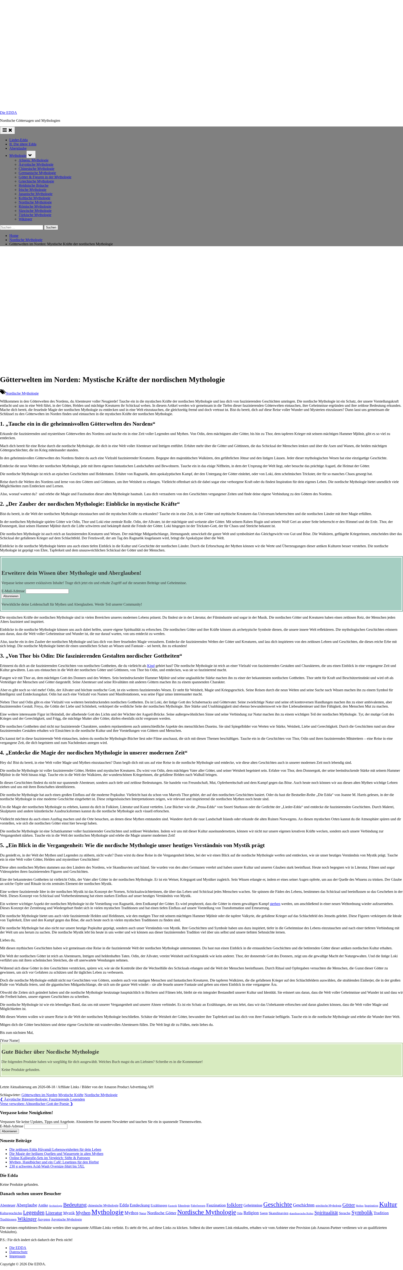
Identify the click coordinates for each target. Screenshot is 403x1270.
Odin (240, 1213)
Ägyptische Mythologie (36, 164)
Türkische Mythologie (35, 215)
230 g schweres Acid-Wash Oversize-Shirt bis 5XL (47, 1166)
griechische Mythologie (328, 1205)
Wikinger (25, 219)
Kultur (388, 1204)
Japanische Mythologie (35, 194)
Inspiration (371, 1205)
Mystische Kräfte (70, 1095)
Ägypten (44, 1219)
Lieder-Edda (18, 140)
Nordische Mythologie (35, 202)
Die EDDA (8, 113)
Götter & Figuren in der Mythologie (45, 177)
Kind (151, 666)
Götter (348, 1205)
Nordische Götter (161, 1212)
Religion (251, 1212)
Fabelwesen (198, 1205)
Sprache (345, 1213)
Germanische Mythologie (37, 173)
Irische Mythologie (32, 190)
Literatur (53, 1212)
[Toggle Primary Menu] (7, 130)
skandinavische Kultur (301, 1213)
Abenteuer (7, 1205)
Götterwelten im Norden (39, 1095)
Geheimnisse (252, 1205)
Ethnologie (184, 1205)
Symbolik (362, 1212)
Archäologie (55, 1205)
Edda (124, 1205)
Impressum (17, 1256)
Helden (360, 1205)
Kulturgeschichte (11, 1213)
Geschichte (277, 1204)
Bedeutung (75, 1205)
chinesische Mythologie (103, 1205)
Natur (142, 1213)
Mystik (69, 1213)
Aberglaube (18, 148)
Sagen (264, 1213)
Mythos (131, 1212)
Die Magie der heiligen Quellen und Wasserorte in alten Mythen (56, 1154)
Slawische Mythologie (35, 211)
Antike (43, 1205)
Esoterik (172, 1205)
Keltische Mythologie (34, 198)
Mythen (83, 1212)
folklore (235, 1204)
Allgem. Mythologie (34, 160)
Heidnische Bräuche (34, 185)
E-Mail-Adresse (13, 591)
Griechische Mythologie (36, 181)
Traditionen (8, 1219)
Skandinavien (278, 1213)
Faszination (216, 1205)
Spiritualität (326, 1212)
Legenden (34, 1212)
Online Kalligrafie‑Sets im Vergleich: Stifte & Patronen (49, 1158)
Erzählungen (159, 1205)
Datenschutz (18, 1252)
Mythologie (17, 156)
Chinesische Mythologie (36, 169)
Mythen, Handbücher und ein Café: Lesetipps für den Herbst (54, 1162)
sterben (275, 904)
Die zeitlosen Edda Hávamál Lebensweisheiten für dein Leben (55, 1149)
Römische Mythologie (35, 206)
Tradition (381, 1213)
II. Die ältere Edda (22, 144)
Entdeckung (140, 1205)
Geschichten (304, 1205)
